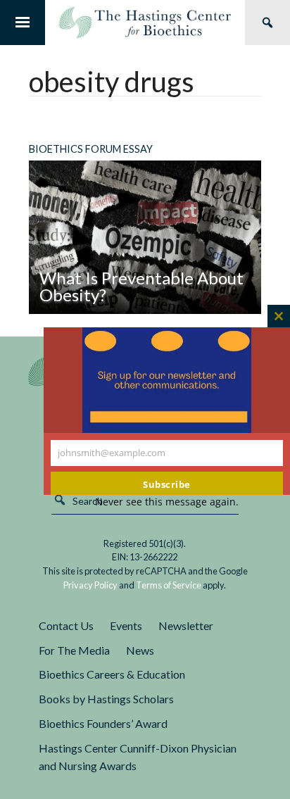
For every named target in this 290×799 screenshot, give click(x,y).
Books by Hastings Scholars (106, 698)
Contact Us (66, 625)
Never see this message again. (167, 501)
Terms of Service (168, 585)
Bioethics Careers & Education (112, 674)
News (140, 650)
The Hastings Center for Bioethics (145, 22)
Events (126, 625)
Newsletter (185, 625)
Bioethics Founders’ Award (103, 723)
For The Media (74, 650)
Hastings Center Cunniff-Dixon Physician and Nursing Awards (138, 756)
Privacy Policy (90, 585)
